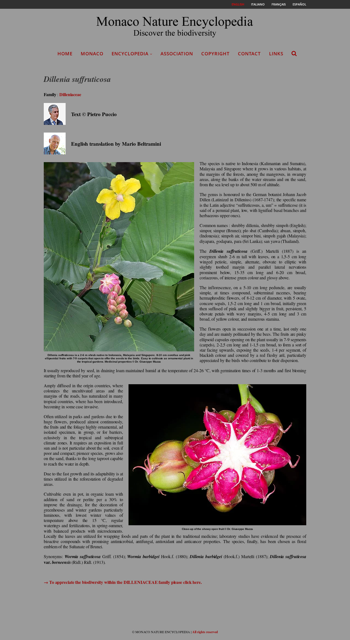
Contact (249, 53)
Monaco (92, 53)
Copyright (215, 53)
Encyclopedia (130, 53)
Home (64, 53)
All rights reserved (205, 632)
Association (177, 53)
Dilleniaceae (70, 94)
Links (276, 53)
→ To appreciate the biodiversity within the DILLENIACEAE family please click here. (123, 582)
